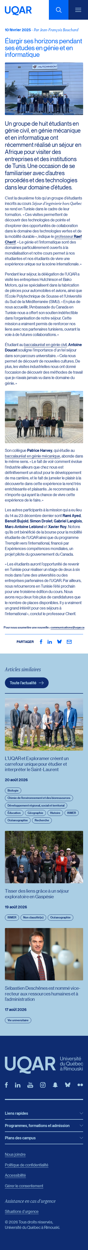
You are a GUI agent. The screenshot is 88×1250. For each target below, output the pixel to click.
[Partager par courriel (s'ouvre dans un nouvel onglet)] (69, 641)
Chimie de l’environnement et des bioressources (39, 798)
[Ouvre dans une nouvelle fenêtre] (41, 641)
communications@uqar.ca (67, 627)
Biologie (13, 790)
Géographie (35, 813)
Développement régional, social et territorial (36, 805)
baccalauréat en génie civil (45, 344)
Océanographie (18, 820)
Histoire (55, 813)
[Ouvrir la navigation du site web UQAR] (78, 10)
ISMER (71, 813)
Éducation (14, 813)
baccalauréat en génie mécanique (32, 455)
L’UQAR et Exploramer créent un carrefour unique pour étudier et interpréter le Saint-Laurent (37, 763)
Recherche (42, 820)
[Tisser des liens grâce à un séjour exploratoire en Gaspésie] (44, 857)
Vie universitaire (18, 1020)
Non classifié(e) (33, 917)
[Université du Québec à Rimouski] (18, 10)
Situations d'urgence (22, 1211)
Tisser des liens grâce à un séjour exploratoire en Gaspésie (37, 893)
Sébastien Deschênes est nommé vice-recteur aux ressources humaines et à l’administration (42, 993)
